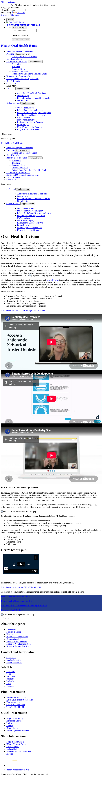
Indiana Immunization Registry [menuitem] (30, 110)
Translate (21, 12)
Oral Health (18, 143)
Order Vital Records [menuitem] (25, 108)
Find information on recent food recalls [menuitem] (33, 98)
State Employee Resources (17, 730)
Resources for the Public (16, 61)
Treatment (16, 66)
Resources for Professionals (18, 76)
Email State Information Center (19, 700)
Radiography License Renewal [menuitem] (30, 122)
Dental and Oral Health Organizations (22, 78)
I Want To (10, 88)
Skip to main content (10, 2)
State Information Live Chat (18, 697)
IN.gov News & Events (16, 744)
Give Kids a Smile (14, 59)
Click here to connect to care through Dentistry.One (23, 310)
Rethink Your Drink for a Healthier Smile (29, 74)
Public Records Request (16, 641)
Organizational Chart (15, 639)
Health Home (6, 143)
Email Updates (12, 746)
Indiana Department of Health (23, 25)
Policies (9, 723)
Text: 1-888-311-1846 (15, 707)
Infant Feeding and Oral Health (19, 51)
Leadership (11, 629)
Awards (9, 754)
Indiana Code (12, 749)
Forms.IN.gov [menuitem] (23, 124)
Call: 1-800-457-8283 (15, 704)
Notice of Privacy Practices (17, 646)
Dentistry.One (53, 280)
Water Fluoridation (20, 71)
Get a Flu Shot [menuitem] (23, 100)
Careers (6, 618)
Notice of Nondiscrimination (18, 644)
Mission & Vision (13, 632)
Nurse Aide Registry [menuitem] (25, 120)
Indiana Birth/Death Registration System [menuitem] (34, 112)
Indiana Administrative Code (18, 751)
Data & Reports (13, 81)
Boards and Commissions (17, 637)
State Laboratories (14, 662)
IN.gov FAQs (12, 728)
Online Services (13, 103)
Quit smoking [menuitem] (23, 95)
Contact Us (11, 83)
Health (5, 45)
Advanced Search (13, 721)
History (9, 634)
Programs (10, 54)
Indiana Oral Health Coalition (24, 56)
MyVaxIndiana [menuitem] (23, 117)
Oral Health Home (24, 45)
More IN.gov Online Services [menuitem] (29, 127)
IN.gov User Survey (15, 718)
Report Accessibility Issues (17, 770)
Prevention (16, 64)
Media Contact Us (14, 660)
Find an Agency (13, 702)
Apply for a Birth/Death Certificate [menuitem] (32, 93)
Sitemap (9, 725)
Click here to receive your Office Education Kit (21, 587)
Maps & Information (15, 742)
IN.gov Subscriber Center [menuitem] (28, 129)
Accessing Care (18, 69)
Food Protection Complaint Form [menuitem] (31, 115)
